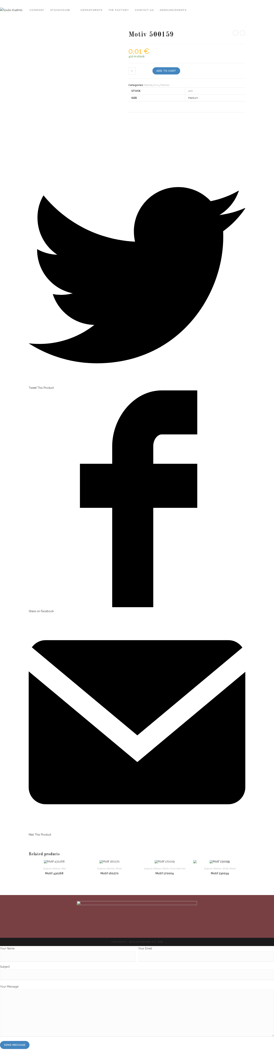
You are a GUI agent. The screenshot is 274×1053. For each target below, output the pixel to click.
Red (64, 868)
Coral (172, 868)
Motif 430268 (54, 873)
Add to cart (166, 70)
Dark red (180, 868)
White (119, 868)
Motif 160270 (109, 873)
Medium (193, 97)
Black (165, 868)
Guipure (47, 868)
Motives (164, 85)
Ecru (156, 85)
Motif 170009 (164, 873)
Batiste (148, 85)
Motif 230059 (220, 873)
